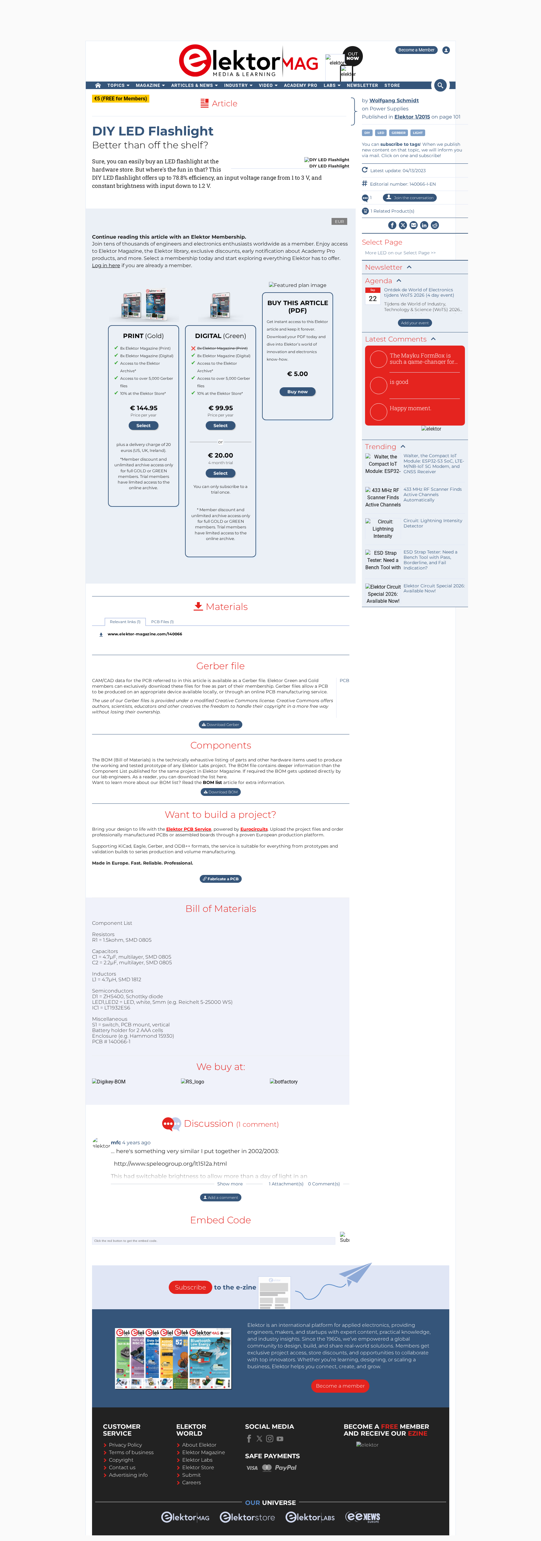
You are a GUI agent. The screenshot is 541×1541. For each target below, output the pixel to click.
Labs (330, 85)
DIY (367, 133)
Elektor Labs (197, 1460)
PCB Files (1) (162, 621)
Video (266, 85)
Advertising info (128, 1475)
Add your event (415, 322)
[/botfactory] (305, 1082)
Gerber (398, 133)
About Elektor (199, 1445)
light (418, 133)
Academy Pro (300, 85)
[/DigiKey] (127, 1082)
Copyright (121, 1460)
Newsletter (362, 85)
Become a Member (417, 49)
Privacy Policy (125, 1445)
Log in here (106, 265)
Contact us (122, 1467)
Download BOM (223, 792)
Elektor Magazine (203, 1452)
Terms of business (131, 1452)
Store (392, 85)
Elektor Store (198, 1467)
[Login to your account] (446, 50)
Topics (116, 85)
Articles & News (192, 85)
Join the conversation (413, 197)
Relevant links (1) (125, 621)
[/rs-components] (216, 1082)
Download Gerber (222, 724)
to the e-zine (215, 1287)
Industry (236, 85)
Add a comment (222, 1197)
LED (381, 133)
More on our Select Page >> (400, 253)
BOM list (212, 782)
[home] (98, 85)
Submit (191, 1475)
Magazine (148, 85)
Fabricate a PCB (223, 878)
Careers (191, 1482)
